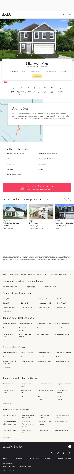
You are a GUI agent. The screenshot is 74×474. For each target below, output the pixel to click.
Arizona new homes (44, 353)
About (5, 458)
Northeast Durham (50, 287)
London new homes (9, 397)
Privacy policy (48, 458)
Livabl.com (53, 259)
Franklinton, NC (62, 299)
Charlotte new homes (44, 324)
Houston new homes (44, 328)
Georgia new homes (44, 361)
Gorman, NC (25, 303)
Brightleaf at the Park (10, 287)
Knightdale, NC (44, 307)
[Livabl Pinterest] (69, 453)
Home (5, 274)
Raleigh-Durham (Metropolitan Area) (33, 274)
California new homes (10, 357)
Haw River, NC (62, 303)
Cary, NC (24, 299)
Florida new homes (27, 361)
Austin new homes (25, 324)
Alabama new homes (10, 353)
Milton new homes (27, 397)
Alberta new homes (9, 415)
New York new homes (61, 334)
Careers (19, 458)
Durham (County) (54, 274)
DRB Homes (32, 66)
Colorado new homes (28, 357)
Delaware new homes (63, 357)
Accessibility (34, 458)
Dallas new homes (9, 328)
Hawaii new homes (62, 361)
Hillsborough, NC (9, 307)
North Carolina (14, 274)
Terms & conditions (64, 458)
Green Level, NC (45, 303)
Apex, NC (6, 299)
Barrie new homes (9, 384)
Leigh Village (30, 287)
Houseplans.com (25, 466)
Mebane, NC (61, 307)
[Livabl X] (52, 453)
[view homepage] (6, 14)
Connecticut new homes (45, 357)
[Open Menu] (69, 14)
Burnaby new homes (45, 384)
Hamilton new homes (45, 390)
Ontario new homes (9, 430)
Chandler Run (43, 66)
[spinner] (64, 14)
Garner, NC (7, 303)
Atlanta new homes (9, 324)
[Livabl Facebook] (64, 453)
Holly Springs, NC (27, 307)
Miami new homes (43, 334)
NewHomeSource (9, 466)
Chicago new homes (61, 324)
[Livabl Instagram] (58, 453)
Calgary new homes (64, 384)
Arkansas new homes (63, 353)
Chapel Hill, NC (44, 299)
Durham (64, 274)
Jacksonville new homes (62, 328)
